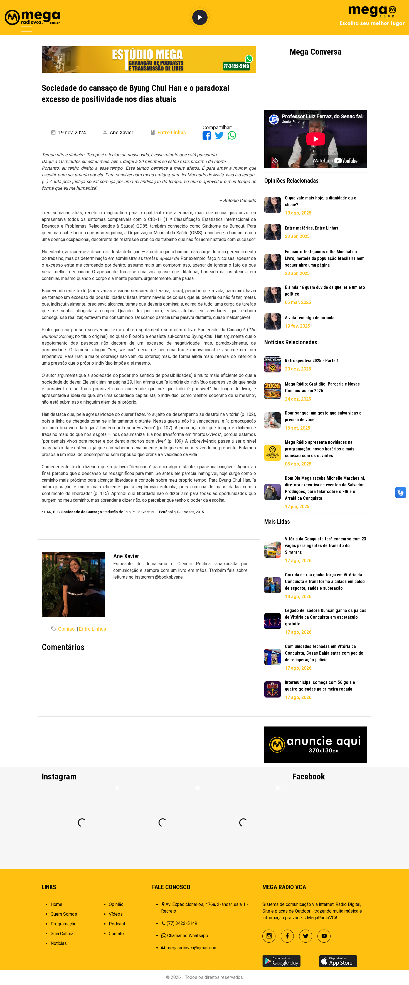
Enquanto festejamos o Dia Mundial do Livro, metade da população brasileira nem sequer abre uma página (324, 258)
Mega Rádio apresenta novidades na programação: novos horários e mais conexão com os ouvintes (319, 449)
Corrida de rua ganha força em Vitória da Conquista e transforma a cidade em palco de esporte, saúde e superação (325, 581)
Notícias (59, 943)
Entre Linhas (92, 629)
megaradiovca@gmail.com (192, 947)
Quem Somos (64, 914)
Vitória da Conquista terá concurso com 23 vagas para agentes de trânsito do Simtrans (325, 545)
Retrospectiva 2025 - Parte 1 (312, 360)
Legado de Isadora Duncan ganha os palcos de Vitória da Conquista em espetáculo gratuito (325, 617)
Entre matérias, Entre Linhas (311, 228)
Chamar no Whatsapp (187, 935)
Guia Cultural (63, 933)
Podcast (117, 924)
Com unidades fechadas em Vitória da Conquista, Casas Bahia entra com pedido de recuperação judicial (324, 653)
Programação (64, 924)
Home (56, 904)
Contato (116, 933)
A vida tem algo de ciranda (309, 317)
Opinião (66, 629)
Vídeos (116, 914)
